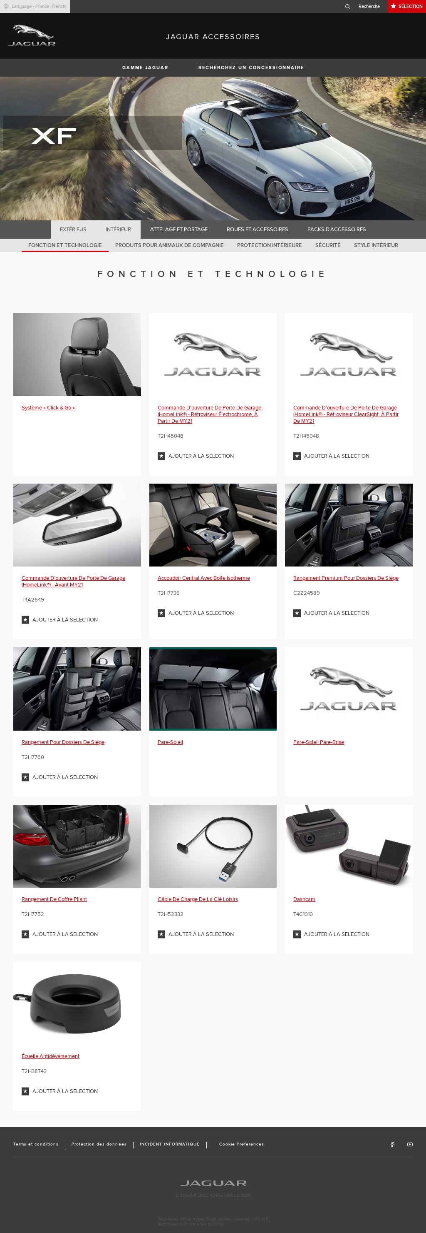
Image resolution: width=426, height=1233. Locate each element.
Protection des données (99, 1144)
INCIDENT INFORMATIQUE (170, 1144)
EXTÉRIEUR (73, 229)
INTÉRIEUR (118, 229)
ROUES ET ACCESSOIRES (257, 229)
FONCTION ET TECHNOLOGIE (65, 245)
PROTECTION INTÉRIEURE (269, 245)
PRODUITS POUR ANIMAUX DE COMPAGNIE (169, 245)
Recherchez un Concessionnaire (251, 67)
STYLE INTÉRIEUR (376, 245)
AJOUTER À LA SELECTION (201, 456)
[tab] (73, 229)
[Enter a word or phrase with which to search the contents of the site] (364, 6)
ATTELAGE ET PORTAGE (179, 229)
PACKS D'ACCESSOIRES (336, 229)
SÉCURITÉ (328, 245)
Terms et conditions (36, 1144)
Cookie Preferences (242, 1144)
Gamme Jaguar (145, 67)
